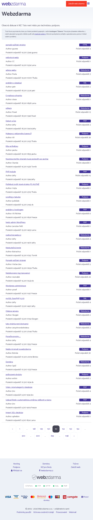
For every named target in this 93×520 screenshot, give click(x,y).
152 (63, 429)
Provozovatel (61, 512)
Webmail (72, 512)
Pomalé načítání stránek (16, 260)
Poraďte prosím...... (13, 336)
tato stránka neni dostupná (17, 324)
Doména (9, 362)
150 (48, 429)
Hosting (16, 464)
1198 (67, 436)
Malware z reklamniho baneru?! (18, 133)
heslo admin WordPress (16, 222)
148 (34, 429)
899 (52, 436)
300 (23, 436)
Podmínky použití (24, 512)
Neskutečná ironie (13, 248)
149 (41, 429)
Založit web (75, 467)
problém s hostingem (14, 209)
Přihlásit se (17, 470)
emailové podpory (40, 34)
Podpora (16, 467)
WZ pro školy (46, 467)
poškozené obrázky (14, 374)
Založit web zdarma (76, 3)
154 (78, 429)
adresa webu (11, 70)
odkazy (9, 108)
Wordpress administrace (16, 286)
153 (70, 429)
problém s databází (14, 83)
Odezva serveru (12, 311)
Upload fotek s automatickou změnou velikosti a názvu (28, 400)
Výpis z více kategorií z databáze (19, 387)
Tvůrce (75, 464)
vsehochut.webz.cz (13, 235)
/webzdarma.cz (46, 470)
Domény (46, 464)
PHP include (11, 171)
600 (38, 436)
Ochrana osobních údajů (43, 512)
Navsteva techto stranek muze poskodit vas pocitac (27, 159)
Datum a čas (11, 121)
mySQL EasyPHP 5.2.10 (15, 298)
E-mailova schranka (14, 95)
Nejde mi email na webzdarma (18, 349)
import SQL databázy (14, 412)
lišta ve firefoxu (12, 146)
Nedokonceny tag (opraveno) (18, 273)
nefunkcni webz (12, 57)
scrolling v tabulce (13, 197)
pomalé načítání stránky (16, 45)
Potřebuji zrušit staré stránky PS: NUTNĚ (22, 184)
